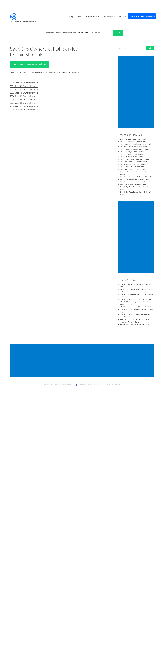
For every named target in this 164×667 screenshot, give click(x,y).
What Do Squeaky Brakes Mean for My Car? (135, 307)
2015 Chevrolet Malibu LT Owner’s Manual (135, 159)
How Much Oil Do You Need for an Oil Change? (136, 299)
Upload (78, 16)
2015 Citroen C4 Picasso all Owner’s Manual (135, 177)
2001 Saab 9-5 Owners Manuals (24, 86)
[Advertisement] (136, 92)
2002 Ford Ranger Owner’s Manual (132, 154)
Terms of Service (86, 385)
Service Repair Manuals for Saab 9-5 (29, 64)
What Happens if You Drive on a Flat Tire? (134, 324)
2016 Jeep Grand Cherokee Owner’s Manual (135, 144)
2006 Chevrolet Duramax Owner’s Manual (134, 182)
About (102, 385)
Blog (71, 16)
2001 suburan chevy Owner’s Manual (133, 141)
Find (118, 32)
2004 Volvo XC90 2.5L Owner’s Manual (133, 184)
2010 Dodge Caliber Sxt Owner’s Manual (134, 169)
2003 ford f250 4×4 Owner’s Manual (133, 139)
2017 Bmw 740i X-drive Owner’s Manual (134, 146)
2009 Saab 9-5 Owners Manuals (24, 109)
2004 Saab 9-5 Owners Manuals (24, 96)
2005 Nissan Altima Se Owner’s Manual (133, 162)
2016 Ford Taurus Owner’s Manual (132, 157)
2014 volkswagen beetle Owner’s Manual (134, 149)
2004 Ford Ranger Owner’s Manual (132, 152)
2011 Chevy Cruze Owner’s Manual (132, 167)
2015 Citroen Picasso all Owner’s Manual (134, 179)
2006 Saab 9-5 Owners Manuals (24, 99)
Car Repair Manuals (91, 16)
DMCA (96, 385)
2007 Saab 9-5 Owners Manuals (24, 103)
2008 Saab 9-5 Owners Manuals (24, 106)
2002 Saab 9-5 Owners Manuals (24, 89)
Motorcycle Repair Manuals (141, 16)
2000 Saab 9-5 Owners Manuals (24, 82)
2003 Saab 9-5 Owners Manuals (24, 93)
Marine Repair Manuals (114, 16)
